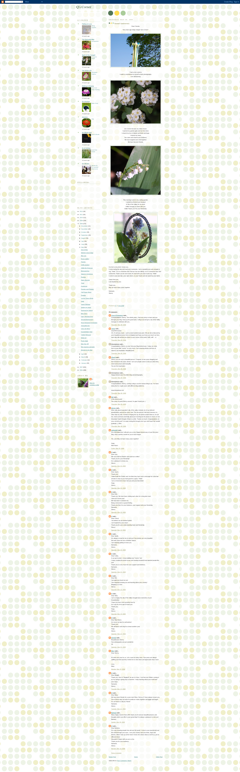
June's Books (95, 134)
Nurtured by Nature (87, 310)
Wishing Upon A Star (87, 253)
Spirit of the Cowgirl (88, 55)
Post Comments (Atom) (124, 760)
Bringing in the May (86, 350)
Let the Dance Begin (87, 298)
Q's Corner (83, 6)
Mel (112, 397)
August (83, 238)
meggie (113, 638)
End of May (84, 250)
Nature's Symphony (87, 274)
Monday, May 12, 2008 (118, 669)
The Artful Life (87, 70)
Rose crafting (85, 259)
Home (136, 757)
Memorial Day (85, 271)
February (84, 360)
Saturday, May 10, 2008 (118, 466)
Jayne (113, 328)
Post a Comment (116, 753)
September (84, 235)
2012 (81, 211)
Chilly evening (85, 265)
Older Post (159, 757)
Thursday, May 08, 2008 (118, 325)
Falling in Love (87, 24)
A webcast (84, 286)
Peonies (83, 277)
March (83, 357)
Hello (82, 301)
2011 (81, 214)
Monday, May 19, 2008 (118, 748)
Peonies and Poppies (87, 289)
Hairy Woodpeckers (87, 316)
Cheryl (113, 357)
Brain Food (95, 103)
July (93, 119)
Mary (112, 651)
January (84, 363)
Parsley (83, 262)
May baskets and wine (88, 347)
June (83, 244)
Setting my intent (86, 307)
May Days (84, 313)
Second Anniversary (87, 319)
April (82, 354)
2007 (81, 367)
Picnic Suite (84, 341)
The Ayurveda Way (88, 39)
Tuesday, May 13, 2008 (118, 689)
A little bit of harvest (87, 268)
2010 (81, 217)
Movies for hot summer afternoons (95, 167)
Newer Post (112, 757)
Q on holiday (86, 148)
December (84, 226)
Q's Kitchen (86, 101)
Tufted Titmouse (86, 335)
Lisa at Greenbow (117, 315)
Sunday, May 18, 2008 (118, 722)
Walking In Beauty (88, 86)
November (84, 229)
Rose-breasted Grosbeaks (89, 322)
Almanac (85, 117)
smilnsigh (114, 430)
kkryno (113, 408)
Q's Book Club (87, 132)
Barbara (113, 713)
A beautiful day (85, 325)
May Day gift (85, 344)
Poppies (83, 295)
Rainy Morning (85, 280)
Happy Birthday (85, 304)
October (84, 232)
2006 (81, 370)
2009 (81, 220)
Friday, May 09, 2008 (117, 448)
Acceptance (95, 41)
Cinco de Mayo (85, 328)
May (82, 247)
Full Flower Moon (86, 292)
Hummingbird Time (86, 332)
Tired (82, 283)
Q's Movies (85, 163)
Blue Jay (83, 256)
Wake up (83, 338)
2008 (81, 223)
